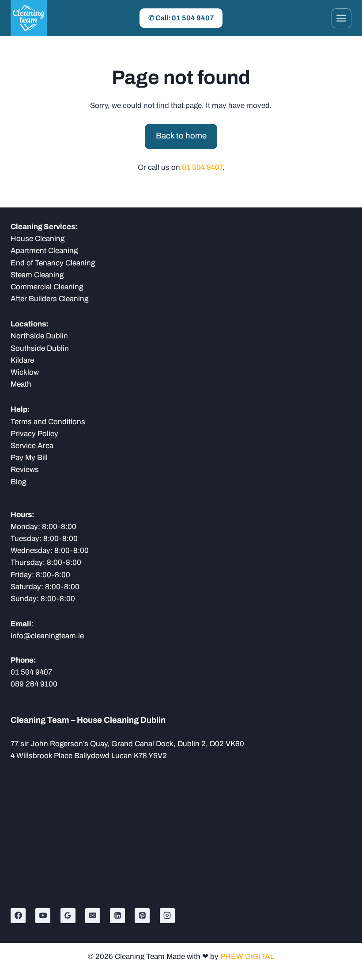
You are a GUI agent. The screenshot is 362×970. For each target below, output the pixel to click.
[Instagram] (167, 915)
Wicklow (25, 372)
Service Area (32, 445)
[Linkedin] (117, 915)
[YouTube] (42, 915)
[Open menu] (341, 18)
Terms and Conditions (48, 422)
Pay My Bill (29, 457)
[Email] (92, 915)
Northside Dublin (39, 336)
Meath (21, 384)
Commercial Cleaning (47, 287)
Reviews (25, 469)
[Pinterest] (142, 915)
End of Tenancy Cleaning (53, 263)
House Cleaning (37, 238)
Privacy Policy (34, 433)
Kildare (22, 360)
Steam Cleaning (37, 275)
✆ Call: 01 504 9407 (181, 18)
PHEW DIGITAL (247, 956)
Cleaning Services (43, 226)
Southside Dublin (40, 348)
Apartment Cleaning (44, 250)
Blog (18, 482)
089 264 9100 (34, 684)
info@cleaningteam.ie (47, 636)
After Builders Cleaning (49, 299)
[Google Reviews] (67, 915)
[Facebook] (18, 915)
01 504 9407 (202, 167)
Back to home (181, 135)
